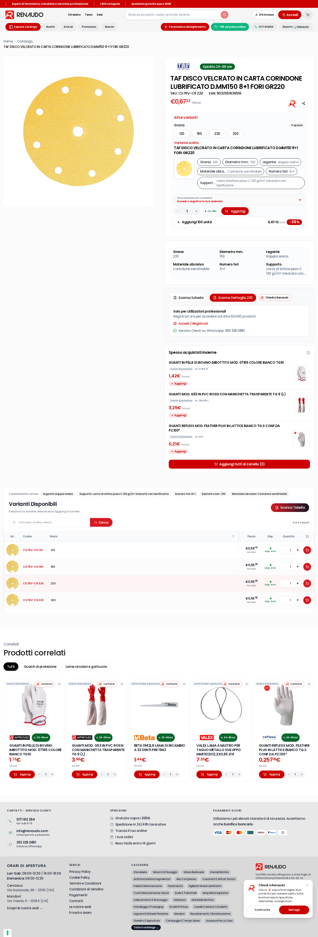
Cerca (103, 522)
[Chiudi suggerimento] (307, 885)
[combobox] (172, 14)
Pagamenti (78, 895)
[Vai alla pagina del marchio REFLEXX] (269, 737)
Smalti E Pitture (178, 907)
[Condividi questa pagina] (303, 103)
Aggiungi (238, 211)
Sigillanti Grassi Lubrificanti (205, 886)
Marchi (109, 27)
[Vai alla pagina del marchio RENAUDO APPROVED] (19, 737)
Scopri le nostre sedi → (25, 908)
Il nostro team (80, 912)
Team (88, 14)
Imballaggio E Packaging (148, 907)
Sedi (99, 14)
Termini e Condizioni (85, 883)
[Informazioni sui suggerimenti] (308, 352)
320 (236, 133)
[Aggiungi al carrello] (307, 550)
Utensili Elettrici (219, 872)
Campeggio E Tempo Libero (183, 920)
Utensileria (140, 872)
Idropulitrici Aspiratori (215, 893)
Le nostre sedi (80, 906)
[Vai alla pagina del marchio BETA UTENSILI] (144, 737)
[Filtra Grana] (233, 536)
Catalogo (25, 41)
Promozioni (89, 27)
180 (199, 133)
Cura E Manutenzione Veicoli (151, 893)
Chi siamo (74, 14)
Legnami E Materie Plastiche (151, 914)
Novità (50, 27)
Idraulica (179, 914)
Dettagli (294, 910)
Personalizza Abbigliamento (187, 27)
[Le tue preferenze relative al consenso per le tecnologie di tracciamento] (7, 933)
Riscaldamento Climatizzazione (210, 914)
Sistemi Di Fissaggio (165, 872)
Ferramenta (175, 886)
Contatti (76, 901)
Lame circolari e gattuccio (86, 666)
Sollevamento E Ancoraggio (151, 900)
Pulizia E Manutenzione (148, 886)
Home (8, 41)
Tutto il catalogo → (146, 927)
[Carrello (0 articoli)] (308, 15)
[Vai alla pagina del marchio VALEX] (206, 737)
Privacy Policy (80, 871)
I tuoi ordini (124, 837)
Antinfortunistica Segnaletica (152, 879)
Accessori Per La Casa (219, 920)
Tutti (11, 666)
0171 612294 (266, 27)
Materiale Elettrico (203, 900)
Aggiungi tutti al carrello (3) (242, 464)
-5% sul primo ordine (232, 27)
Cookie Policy (79, 877)
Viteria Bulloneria (193, 872)
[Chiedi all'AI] (292, 103)
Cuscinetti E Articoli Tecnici (218, 879)
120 (181, 133)
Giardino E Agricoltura (147, 920)
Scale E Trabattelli (186, 893)
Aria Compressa (186, 879)
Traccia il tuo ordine (131, 830)
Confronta (262, 910)
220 (217, 133)
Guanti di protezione (40, 666)
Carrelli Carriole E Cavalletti (210, 907)
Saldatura (180, 900)
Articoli (68, 27)
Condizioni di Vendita (86, 889)
